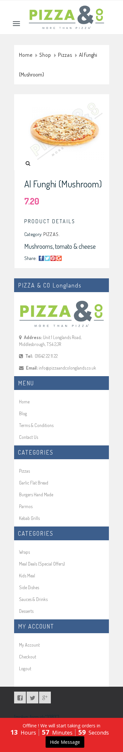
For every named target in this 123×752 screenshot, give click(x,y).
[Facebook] (41, 258)
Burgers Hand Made (36, 494)
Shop (45, 55)
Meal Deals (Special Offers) (42, 564)
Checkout (27, 656)
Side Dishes (29, 587)
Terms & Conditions (36, 425)
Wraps (24, 552)
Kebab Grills (29, 518)
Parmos (25, 506)
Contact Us (28, 437)
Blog (23, 413)
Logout (25, 668)
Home (25, 55)
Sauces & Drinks (33, 599)
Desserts (26, 611)
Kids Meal (27, 575)
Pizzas (65, 55)
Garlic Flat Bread (33, 482)
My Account (29, 645)
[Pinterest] (53, 258)
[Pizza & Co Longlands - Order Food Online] (66, 8)
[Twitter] (47, 258)
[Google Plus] (59, 258)
